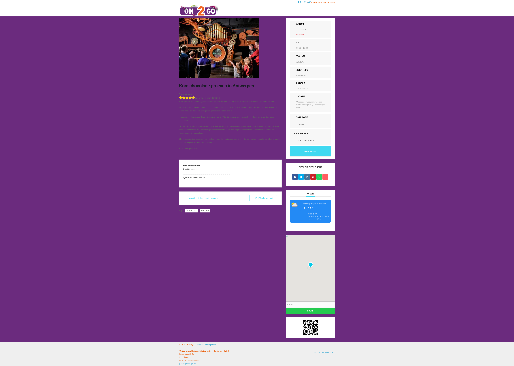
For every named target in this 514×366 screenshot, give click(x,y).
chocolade (191, 211)
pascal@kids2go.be (187, 364)
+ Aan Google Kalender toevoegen (203, 198)
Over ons (199, 344)
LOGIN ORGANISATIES (324, 353)
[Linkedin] (307, 177)
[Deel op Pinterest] (313, 177)
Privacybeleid (210, 344)
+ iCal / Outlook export (263, 198)
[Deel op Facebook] (295, 177)
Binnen (301, 124)
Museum (205, 211)
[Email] (325, 177)
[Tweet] (301, 177)
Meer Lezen (301, 75)
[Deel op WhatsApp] (319, 177)
